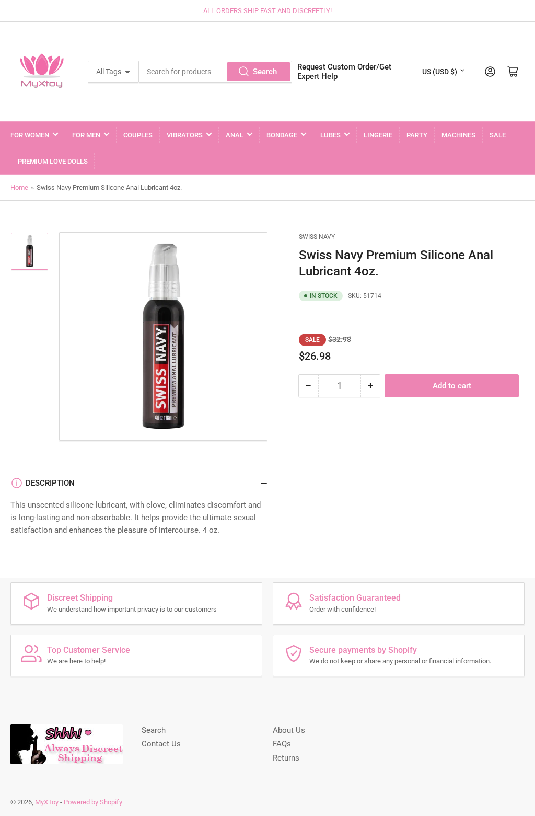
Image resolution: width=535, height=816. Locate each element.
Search (265, 71)
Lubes (330, 135)
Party (416, 135)
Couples (138, 135)
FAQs (282, 744)
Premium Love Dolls (53, 161)
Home (19, 187)
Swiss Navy (317, 236)
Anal (234, 135)
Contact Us (161, 744)
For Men (86, 135)
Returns (286, 758)
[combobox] (215, 72)
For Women (29, 135)
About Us (289, 730)
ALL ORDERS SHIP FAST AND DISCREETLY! (267, 11)
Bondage (281, 135)
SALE (498, 135)
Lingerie (378, 135)
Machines (458, 135)
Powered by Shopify (93, 802)
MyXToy (47, 802)
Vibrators (185, 135)
